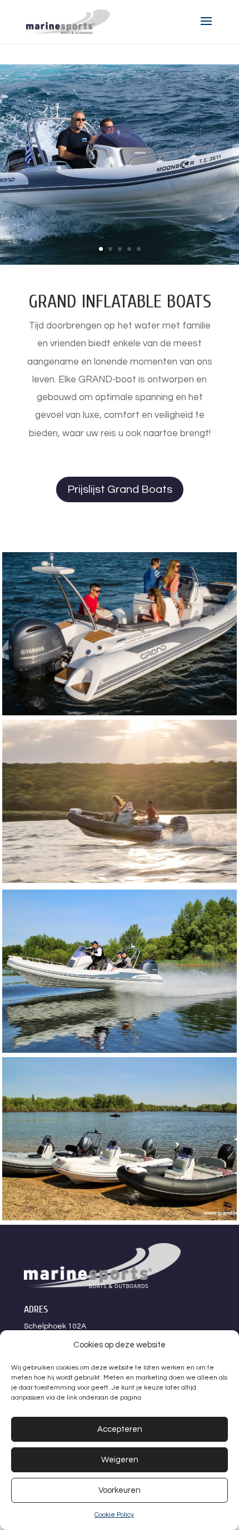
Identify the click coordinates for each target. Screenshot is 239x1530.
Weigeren (119, 1460)
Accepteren (119, 1429)
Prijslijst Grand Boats (119, 489)
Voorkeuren (119, 1490)
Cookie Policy (114, 1514)
